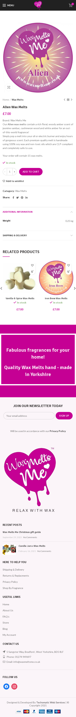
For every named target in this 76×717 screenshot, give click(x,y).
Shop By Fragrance (13, 587)
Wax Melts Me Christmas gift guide (22, 532)
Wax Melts (18, 99)
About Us (8, 610)
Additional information (18, 211)
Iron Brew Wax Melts (56, 298)
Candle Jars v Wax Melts (32, 545)
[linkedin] (26, 197)
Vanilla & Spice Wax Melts (20, 298)
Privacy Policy (10, 581)
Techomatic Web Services (50, 702)
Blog (5, 628)
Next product (71, 99)
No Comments (30, 537)
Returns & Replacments (16, 575)
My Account (9, 634)
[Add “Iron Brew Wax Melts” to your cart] (68, 271)
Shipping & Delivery (15, 235)
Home (6, 99)
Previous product (64, 99)
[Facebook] (13, 197)
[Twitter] (17, 197)
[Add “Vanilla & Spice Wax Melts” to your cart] (32, 271)
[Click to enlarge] (8, 87)
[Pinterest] (22, 197)
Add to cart (31, 171)
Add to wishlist (15, 181)
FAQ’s (6, 616)
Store (6, 622)
